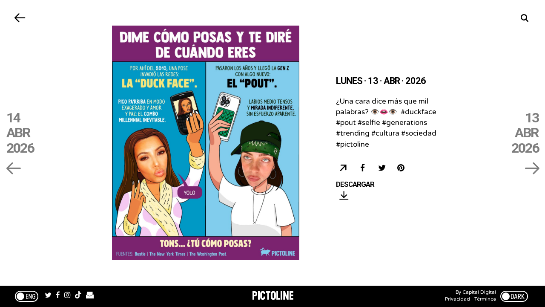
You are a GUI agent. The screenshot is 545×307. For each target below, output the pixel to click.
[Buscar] (524, 18)
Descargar (355, 184)
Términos (485, 299)
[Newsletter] (90, 296)
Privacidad (457, 299)
